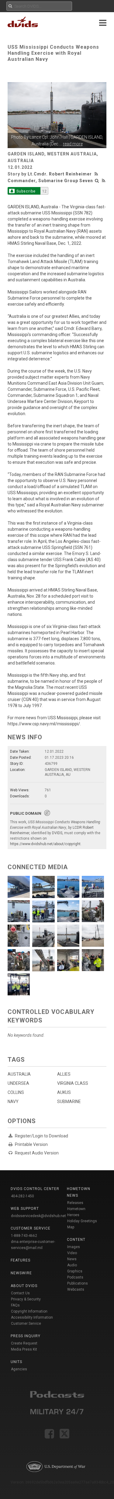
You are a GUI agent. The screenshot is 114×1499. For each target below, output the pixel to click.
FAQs (15, 1305)
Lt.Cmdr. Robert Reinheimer (60, 174)
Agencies (19, 1369)
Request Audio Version (37, 1152)
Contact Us (20, 1293)
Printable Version (31, 1144)
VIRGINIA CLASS (72, 1083)
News (72, 1259)
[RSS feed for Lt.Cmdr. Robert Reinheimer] (97, 174)
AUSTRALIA (19, 1074)
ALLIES (64, 1074)
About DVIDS (24, 1286)
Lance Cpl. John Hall (48, 137)
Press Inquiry (25, 1336)
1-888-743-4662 (24, 1236)
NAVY (13, 1101)
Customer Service (26, 1323)
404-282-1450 (22, 1196)
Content (76, 1239)
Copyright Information (29, 1311)
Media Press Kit (24, 1349)
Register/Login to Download (41, 1135)
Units (16, 1362)
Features (20, 1260)
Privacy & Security (26, 1299)
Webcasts (75, 1289)
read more (73, 143)
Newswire (21, 1273)
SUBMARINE (69, 1101)
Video (72, 1253)
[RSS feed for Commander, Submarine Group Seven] (103, 180)
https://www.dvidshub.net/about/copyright (45, 844)
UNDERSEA (18, 1083)
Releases (75, 1203)
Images (73, 1247)
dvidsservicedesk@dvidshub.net (38, 1216)
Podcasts (75, 1277)
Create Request (24, 1343)
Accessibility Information (32, 1317)
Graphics (74, 1271)
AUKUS (64, 1092)
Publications (77, 1283)
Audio (72, 1265)
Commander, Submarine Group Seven (50, 180)
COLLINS (16, 1092)
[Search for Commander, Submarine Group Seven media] (97, 180)
